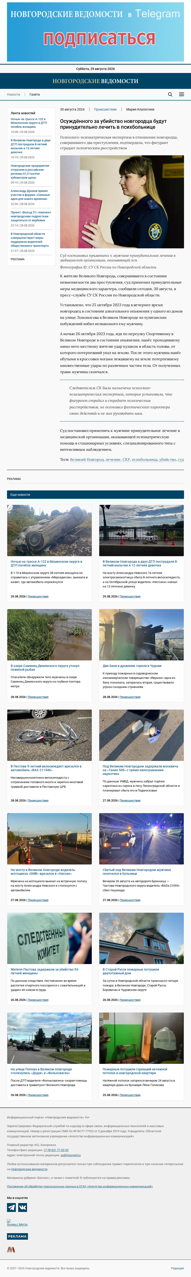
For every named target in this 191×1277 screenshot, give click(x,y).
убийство (167, 459)
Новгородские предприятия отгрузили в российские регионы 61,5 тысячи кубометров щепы (30, 171)
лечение (113, 459)
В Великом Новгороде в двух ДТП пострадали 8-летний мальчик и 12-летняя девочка (31, 146)
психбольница (144, 459)
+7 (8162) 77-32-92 (56, 1150)
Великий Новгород (87, 459)
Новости (13, 94)
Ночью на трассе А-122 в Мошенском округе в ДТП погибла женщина (29, 123)
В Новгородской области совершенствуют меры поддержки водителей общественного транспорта (30, 239)
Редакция (177, 1268)
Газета (35, 94)
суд (181, 459)
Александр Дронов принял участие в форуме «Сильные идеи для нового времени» (30, 195)
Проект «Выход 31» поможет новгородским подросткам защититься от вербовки (31, 216)
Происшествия (105, 109)
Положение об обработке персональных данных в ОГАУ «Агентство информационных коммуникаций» (80, 1186)
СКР (126, 459)
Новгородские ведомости (29, 1169)
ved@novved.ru (71, 1155)
